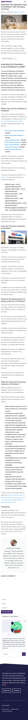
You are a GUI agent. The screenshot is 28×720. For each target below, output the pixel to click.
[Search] (24, 654)
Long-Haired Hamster (12, 140)
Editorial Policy (15, 709)
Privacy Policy (5, 709)
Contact (16, 690)
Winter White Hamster (12, 142)
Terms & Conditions (7, 711)
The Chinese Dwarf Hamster (14, 130)
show (14, 58)
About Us (6, 690)
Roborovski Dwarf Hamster (14, 135)
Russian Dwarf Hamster (13, 149)
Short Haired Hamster (12, 145)
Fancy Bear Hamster (12, 147)
